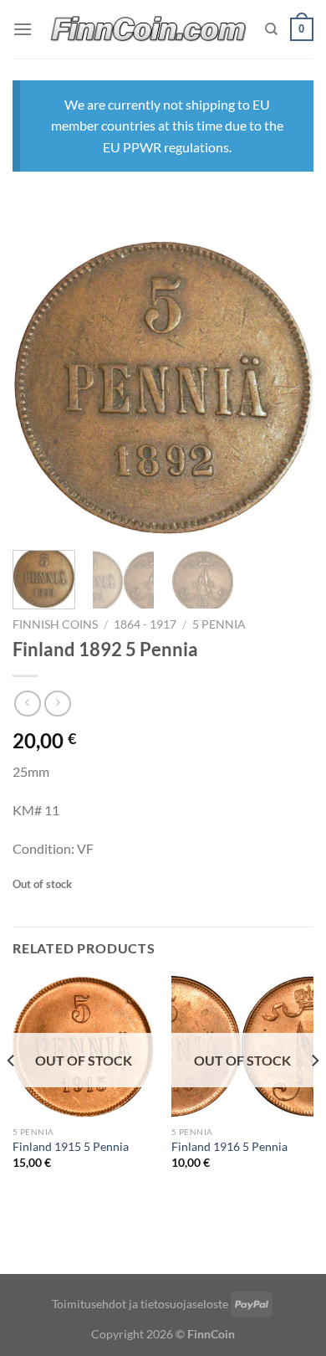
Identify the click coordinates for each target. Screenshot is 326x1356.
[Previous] (39, 389)
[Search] (271, 29)
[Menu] (23, 28)
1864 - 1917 (145, 624)
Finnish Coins (55, 624)
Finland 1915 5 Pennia (71, 1146)
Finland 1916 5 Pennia (229, 1146)
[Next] (287, 389)
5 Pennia (219, 624)
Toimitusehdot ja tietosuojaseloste (140, 1304)
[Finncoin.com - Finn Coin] (148, 29)
